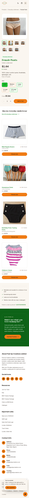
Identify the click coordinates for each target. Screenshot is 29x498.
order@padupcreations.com (13, 467)
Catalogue (4, 405)
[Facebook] (12, 379)
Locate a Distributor (7, 425)
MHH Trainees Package (8, 399)
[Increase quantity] (10, 101)
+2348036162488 (11, 457)
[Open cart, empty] (21, 3)
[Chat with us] (25, 494)
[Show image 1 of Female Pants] (4, 43)
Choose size (14, 154)
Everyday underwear (13, 9)
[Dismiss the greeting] (27, 479)
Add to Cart (20, 101)
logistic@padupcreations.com (14, 472)
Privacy (21, 491)
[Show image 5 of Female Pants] (4, 49)
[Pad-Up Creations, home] (4, 3)
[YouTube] (3, 379)
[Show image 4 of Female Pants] (23, 43)
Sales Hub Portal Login (7, 422)
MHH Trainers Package (8, 395)
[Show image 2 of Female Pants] (10, 43)
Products (4, 9)
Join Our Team (5, 389)
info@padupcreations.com (13, 462)
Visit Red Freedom (12, 337)
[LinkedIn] (16, 379)
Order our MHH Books (7, 402)
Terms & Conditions (7, 491)
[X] (21, 379)
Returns (15, 491)
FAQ (3, 392)
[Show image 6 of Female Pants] (10, 49)
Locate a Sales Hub (7, 431)
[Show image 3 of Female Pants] (16, 43)
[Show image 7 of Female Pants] (16, 49)
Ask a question (11, 487)
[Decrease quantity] (4, 101)
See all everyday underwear (9, 114)
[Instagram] (8, 379)
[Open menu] (25, 3)
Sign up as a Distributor (8, 416)
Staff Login (4, 419)
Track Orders (5, 428)
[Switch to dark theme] (18, 3)
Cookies (4, 494)
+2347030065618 (21, 304)
